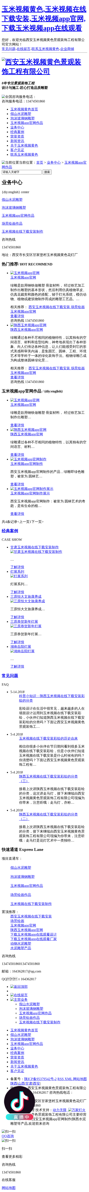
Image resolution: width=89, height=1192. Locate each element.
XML (69, 1079)
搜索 (47, 172)
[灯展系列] (19, 576)
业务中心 (17, 127)
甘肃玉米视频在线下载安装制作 (34, 547)
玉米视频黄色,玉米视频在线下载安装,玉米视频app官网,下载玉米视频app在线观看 (44, 18)
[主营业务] (19, 999)
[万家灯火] (76, 1110)
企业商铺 (67, 49)
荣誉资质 (17, 136)
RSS (61, 1079)
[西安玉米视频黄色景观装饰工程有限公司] (44, 71)
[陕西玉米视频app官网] (28, 325)
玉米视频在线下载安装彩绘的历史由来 (48, 738)
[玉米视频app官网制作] (28, 459)
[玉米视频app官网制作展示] (31, 489)
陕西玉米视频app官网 (26, 329)
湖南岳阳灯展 (20, 646)
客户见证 (17, 150)
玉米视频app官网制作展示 (30, 493)
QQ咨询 (8, 1136)
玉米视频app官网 (23, 277)
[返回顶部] (19, 986)
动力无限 (60, 1110)
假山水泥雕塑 (20, 114)
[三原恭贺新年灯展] (25, 626)
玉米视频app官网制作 (26, 464)
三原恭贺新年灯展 (24, 621)
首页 (39, 162)
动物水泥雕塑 (20, 943)
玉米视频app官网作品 (26, 123)
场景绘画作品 (12, 223)
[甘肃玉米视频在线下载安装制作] (36, 552)
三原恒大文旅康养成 (25, 596)
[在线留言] (19, 995)
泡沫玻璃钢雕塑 (22, 118)
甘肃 (28, 1083)
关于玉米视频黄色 (24, 145)
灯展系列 (17, 571)
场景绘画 (78, 307)
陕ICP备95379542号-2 (40, 1079)
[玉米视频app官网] (25, 273)
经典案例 (17, 132)
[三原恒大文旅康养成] (27, 601)
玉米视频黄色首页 (24, 109)
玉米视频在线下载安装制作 (22, 231)
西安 (36, 1083)
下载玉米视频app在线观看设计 (33, 934)
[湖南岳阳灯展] (22, 651)
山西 (21, 1083)
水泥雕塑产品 (20, 948)
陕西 (13, 1083)
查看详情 (17, 316)
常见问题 (9, 49)
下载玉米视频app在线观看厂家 (33, 939)
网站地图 (80, 1079)
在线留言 (23, 49)
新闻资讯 (17, 141)
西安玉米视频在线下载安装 (50, 307)
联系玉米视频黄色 (45, 49)
